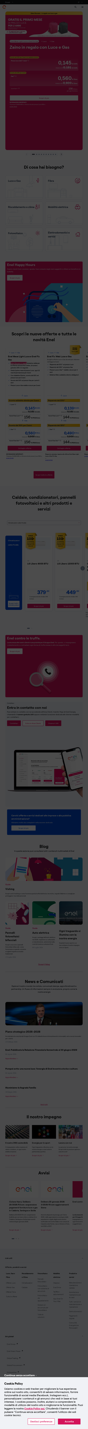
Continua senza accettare (19, 1375)
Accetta (69, 1421)
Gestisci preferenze (41, 1421)
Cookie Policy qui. (34, 1408)
